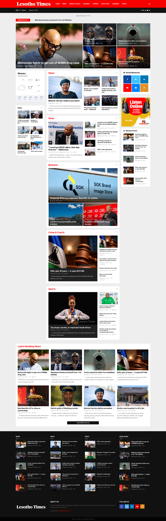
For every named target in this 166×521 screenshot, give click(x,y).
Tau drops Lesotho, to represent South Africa (70, 327)
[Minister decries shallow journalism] (65, 87)
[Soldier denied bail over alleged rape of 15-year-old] (90, 134)
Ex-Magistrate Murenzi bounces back (36, 137)
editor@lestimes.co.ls (63, 511)
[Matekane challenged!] (37, 114)
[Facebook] (122, 506)
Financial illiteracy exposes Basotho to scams (74, 198)
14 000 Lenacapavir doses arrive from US (23, 122)
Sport (124, 4)
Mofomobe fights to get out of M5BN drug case (48, 63)
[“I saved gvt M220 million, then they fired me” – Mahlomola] (65, 133)
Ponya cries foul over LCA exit (23, 136)
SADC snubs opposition (104, 149)
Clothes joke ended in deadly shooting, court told (109, 90)
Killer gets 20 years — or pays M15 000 (99, 64)
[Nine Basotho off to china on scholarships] (128, 180)
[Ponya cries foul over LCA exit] (24, 130)
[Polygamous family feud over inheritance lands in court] (108, 242)
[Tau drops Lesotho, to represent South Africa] (90, 143)
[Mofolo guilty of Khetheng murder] (66, 395)
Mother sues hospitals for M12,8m (130, 408)
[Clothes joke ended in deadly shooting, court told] (110, 81)
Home (58, 4)
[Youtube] (137, 506)
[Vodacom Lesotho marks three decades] (100, 214)
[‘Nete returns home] (37, 146)
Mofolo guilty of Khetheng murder (64, 408)
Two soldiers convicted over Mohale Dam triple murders (108, 259)
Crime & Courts (74, 4)
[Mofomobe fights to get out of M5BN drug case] (128, 137)
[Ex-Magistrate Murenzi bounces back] (37, 130)
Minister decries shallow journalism (64, 101)
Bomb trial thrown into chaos (108, 268)
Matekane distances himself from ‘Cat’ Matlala (141, 147)
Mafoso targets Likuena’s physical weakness (107, 306)
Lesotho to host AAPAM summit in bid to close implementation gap (107, 124)
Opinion (95, 4)
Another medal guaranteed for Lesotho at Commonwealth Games (107, 330)
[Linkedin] (132, 506)
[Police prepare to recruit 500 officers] (110, 100)
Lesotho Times (54, 152)
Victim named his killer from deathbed (50, 20)
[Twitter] (127, 506)
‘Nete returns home (36, 151)
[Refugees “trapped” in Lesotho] (90, 455)
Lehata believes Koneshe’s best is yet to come (107, 322)
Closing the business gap (22, 152)
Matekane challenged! (34, 121)
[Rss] (142, 506)
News (64, 4)
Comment (115, 4)
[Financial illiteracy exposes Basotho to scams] (83, 185)
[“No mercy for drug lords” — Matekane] (92, 100)
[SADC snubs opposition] (90, 152)
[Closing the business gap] (24, 146)
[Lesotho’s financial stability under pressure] (66, 214)
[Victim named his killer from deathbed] (128, 159)
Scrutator (105, 4)
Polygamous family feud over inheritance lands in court (108, 250)
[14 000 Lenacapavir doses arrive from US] (24, 114)
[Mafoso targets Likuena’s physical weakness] (108, 298)
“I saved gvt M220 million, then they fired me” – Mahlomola (63, 148)
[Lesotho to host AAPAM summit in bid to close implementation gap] (90, 125)
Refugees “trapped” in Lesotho (106, 452)
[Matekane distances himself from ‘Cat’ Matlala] (128, 148)
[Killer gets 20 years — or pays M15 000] (72, 252)
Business (86, 4)
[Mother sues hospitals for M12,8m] (92, 81)
